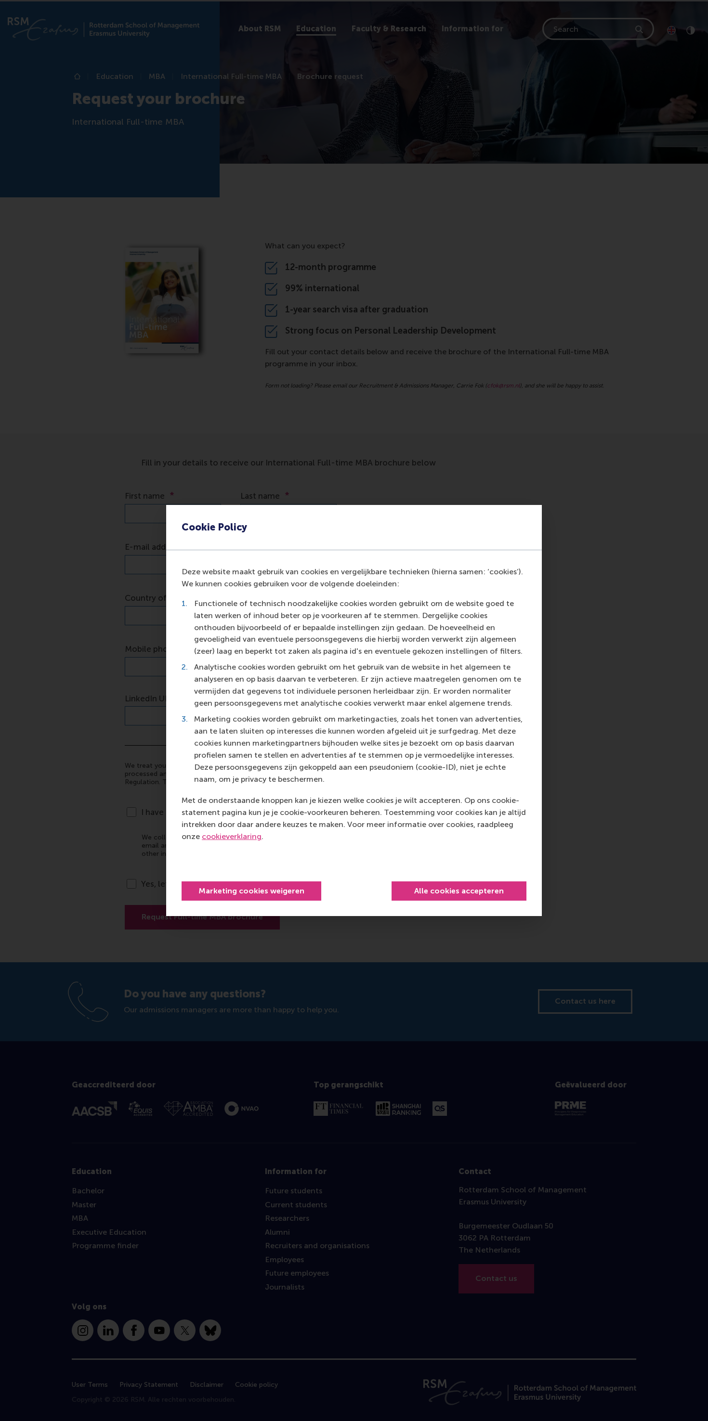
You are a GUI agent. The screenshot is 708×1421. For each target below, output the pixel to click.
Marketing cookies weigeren (251, 890)
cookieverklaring (232, 836)
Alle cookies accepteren (459, 890)
